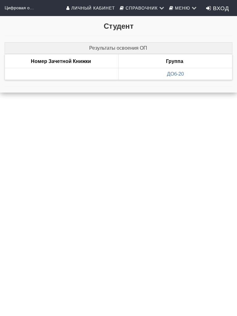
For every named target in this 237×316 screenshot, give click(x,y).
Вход (220, 8)
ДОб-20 (175, 74)
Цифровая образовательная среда (20, 7)
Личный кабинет (92, 8)
